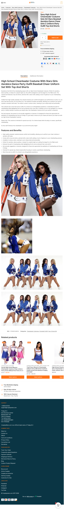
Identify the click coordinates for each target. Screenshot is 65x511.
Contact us (4, 433)
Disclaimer (4, 444)
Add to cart (55, 37)
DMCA (3, 435)
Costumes (8, 7)
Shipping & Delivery (6, 456)
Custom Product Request (8, 463)
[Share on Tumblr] (59, 63)
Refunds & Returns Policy (8, 459)
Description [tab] (24, 76)
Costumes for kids (6, 478)
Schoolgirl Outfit (43, 331)
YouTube (3, 490)
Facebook (4, 483)
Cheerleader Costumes (30, 7)
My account (4, 469)
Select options (13, 377)
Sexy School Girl (52, 331)
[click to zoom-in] (19, 29)
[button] (45, 37)
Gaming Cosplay (5, 475)
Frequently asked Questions (9, 452)
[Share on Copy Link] (42, 66)
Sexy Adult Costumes (17, 7)
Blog (2, 461)
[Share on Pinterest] (50, 63)
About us (3, 431)
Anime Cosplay (5, 471)
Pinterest (3, 486)
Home (2, 7)
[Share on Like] (42, 63)
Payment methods (6, 454)
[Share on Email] (53, 63)
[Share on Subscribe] (56, 63)
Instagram (4, 488)
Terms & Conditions (6, 438)
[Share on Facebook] (44, 63)
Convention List (5, 442)
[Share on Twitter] (47, 63)
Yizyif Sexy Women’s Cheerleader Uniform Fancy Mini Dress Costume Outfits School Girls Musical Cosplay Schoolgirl (37, 369)
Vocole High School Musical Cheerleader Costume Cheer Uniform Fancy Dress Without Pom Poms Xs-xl (12, 369)
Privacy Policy (5, 440)
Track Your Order (6, 450)
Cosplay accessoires (7, 473)
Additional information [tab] (36, 76)
